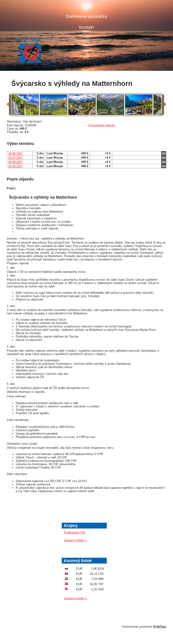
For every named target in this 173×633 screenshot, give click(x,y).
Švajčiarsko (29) (74, 532)
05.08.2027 (15, 162)
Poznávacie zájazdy (102, 125)
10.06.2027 (15, 153)
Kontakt (86, 27)
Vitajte (87, 5)
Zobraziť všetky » (75, 540)
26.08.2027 (15, 166)
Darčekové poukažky (86, 16)
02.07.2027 (15, 157)
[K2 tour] (30, 51)
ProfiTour (159, 626)
